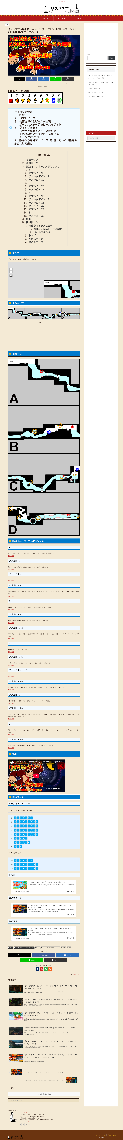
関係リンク (32, 222)
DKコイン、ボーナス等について (42, 166)
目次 (39, 155)
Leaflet (77, 297)
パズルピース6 (36, 202)
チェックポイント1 (39, 176)
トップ (32, 235)
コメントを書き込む (43, 1094)
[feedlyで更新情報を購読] (46, 969)
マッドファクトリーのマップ (96, 96)
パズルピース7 (36, 205)
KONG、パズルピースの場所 (48, 228)
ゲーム (11, 947)
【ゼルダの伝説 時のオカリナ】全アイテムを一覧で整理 (100, 83)
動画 (28, 219)
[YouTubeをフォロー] (41, 969)
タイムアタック (42, 232)
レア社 (64, 947)
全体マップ (32, 159)
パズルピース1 (36, 173)
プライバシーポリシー (26, 1121)
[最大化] (11, 276)
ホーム (95, 1135)
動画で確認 (11, 556)
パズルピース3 (36, 186)
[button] (68, 79)
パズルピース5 (36, 196)
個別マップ (32, 163)
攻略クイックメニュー (40, 225)
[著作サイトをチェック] (37, 969)
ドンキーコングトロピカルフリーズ (24, 947)
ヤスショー (23, 1112)
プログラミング (112, 1135)
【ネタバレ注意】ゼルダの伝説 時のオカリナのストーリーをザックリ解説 (101, 77)
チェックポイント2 (39, 199)
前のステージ (36, 238)
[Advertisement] (44, 336)
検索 (88, 54)
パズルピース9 (36, 215)
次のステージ (36, 242)
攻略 (70, 947)
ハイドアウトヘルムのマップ (96, 92)
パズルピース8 (36, 209)
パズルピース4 (36, 189)
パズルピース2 (36, 179)
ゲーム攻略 (102, 1135)
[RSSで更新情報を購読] (50, 969)
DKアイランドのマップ (94, 88)
